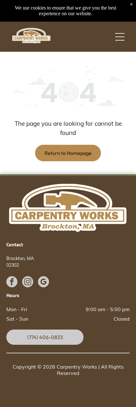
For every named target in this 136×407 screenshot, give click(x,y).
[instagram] (27, 282)
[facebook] (11, 282)
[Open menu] (120, 37)
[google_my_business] (43, 282)
